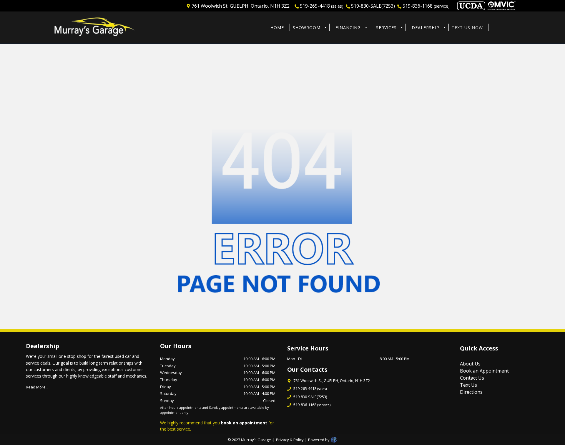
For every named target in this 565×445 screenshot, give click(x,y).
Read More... (37, 387)
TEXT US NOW (467, 27)
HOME (277, 27)
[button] (308, 27)
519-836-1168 (426, 6)
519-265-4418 (321, 6)
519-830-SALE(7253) (373, 6)
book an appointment (244, 423)
